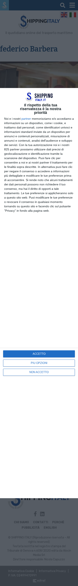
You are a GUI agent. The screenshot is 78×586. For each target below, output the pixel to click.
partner (26, 118)
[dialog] (39, 293)
